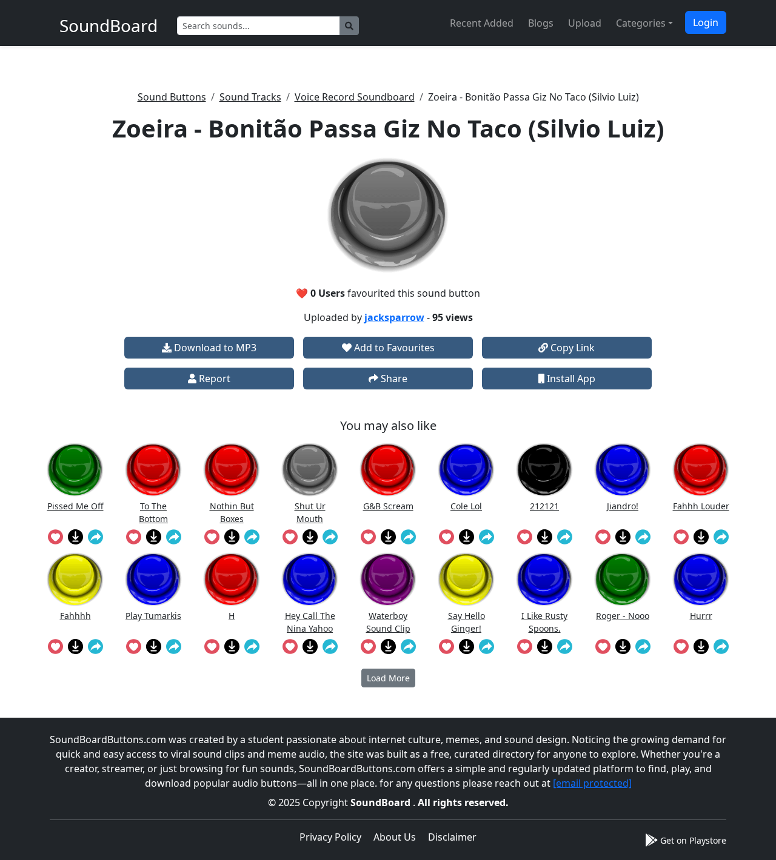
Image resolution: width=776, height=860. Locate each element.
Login (705, 22)
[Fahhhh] (75, 579)
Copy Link (571, 347)
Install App (569, 378)
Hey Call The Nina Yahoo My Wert (310, 621)
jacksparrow (394, 317)
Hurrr (701, 615)
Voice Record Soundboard (355, 97)
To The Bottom (153, 512)
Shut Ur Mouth (310, 512)
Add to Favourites (393, 347)
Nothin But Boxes (232, 512)
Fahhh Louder (701, 506)
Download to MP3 (214, 347)
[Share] (95, 536)
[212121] (544, 470)
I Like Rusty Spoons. (544, 621)
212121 (544, 506)
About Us (394, 837)
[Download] (75, 536)
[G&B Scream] (388, 470)
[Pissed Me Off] (75, 470)
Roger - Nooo (622, 615)
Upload (584, 23)
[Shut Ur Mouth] (309, 470)
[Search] (349, 25)
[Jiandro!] (622, 470)
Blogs (541, 23)
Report (213, 378)
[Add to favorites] (55, 536)
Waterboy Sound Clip (388, 621)
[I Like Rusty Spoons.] (544, 579)
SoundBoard (381, 802)
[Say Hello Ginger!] (466, 579)
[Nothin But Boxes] (231, 470)
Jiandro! (622, 506)
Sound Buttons (172, 97)
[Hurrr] (700, 579)
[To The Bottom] (153, 470)
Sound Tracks (250, 97)
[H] (231, 579)
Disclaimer (452, 837)
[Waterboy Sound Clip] (388, 579)
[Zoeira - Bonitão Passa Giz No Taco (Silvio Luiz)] (388, 215)
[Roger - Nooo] (622, 579)
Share (392, 378)
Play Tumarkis (153, 615)
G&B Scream (388, 506)
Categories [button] (641, 23)
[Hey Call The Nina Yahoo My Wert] (309, 579)
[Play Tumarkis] (153, 579)
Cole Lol (466, 506)
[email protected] (592, 783)
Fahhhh (75, 615)
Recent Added (481, 23)
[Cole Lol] (466, 470)
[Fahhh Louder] (700, 470)
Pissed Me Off (75, 506)
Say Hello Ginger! (466, 621)
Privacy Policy (330, 837)
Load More (388, 678)
